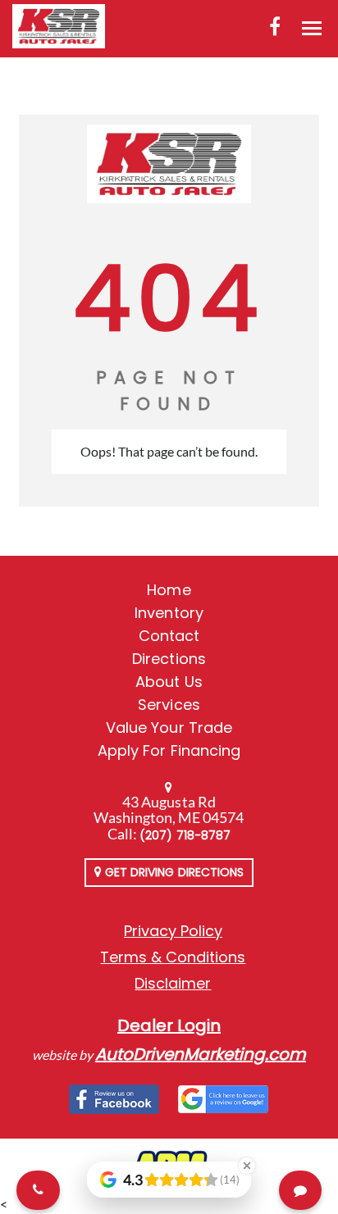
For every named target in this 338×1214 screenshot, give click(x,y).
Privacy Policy (173, 931)
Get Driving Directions (173, 872)
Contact (169, 635)
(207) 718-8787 (185, 835)
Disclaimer (173, 983)
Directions (169, 658)
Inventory (169, 612)
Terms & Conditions (172, 957)
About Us (168, 681)
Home (168, 590)
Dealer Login (169, 1025)
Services (168, 704)
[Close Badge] (247, 1165)
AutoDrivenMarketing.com (200, 1054)
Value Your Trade (169, 727)
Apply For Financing (169, 750)
